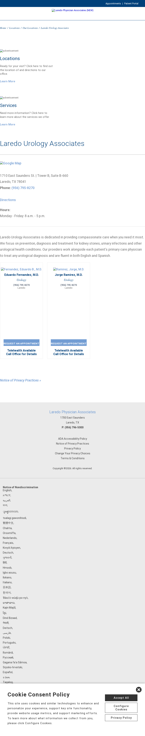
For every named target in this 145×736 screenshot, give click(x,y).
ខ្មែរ (4, 612)
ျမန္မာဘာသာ (10, 511)
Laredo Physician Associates (72, 412)
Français (8, 542)
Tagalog (8, 682)
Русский (8, 657)
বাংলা (5, 505)
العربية (6, 500)
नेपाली (5, 622)
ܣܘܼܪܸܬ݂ (6, 677)
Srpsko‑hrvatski (12, 667)
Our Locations (30, 28)
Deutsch (8, 552)
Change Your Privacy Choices (72, 453)
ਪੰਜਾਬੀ (6, 647)
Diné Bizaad (10, 617)
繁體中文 (8, 522)
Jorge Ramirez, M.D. (69, 275)
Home (3, 28)
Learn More (7, 81)
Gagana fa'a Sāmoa (15, 662)
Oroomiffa (9, 533)
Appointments (113, 3)
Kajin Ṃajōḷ (9, 607)
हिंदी (5, 562)
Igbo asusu (9, 572)
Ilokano (7, 577)
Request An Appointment (21, 343)
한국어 (7, 592)
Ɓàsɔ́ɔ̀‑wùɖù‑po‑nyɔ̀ (15, 597)
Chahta (7, 528)
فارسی (7, 632)
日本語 (7, 587)
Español (7, 672)
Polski (6, 637)
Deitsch (7, 627)
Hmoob (7, 567)
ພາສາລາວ (9, 602)
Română (8, 652)
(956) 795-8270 (23, 188)
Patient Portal (131, 3)
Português (9, 642)
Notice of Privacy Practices (72, 443)
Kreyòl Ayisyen (11, 547)
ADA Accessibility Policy (72, 438)
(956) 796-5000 (74, 427)
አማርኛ (6, 495)
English (7, 490)
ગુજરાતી (7, 557)
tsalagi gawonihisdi (14, 517)
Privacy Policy (72, 448)
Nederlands (10, 537)
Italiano (7, 582)
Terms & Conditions (73, 458)
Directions (8, 200)
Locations (14, 28)
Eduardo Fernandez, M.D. (21, 275)
